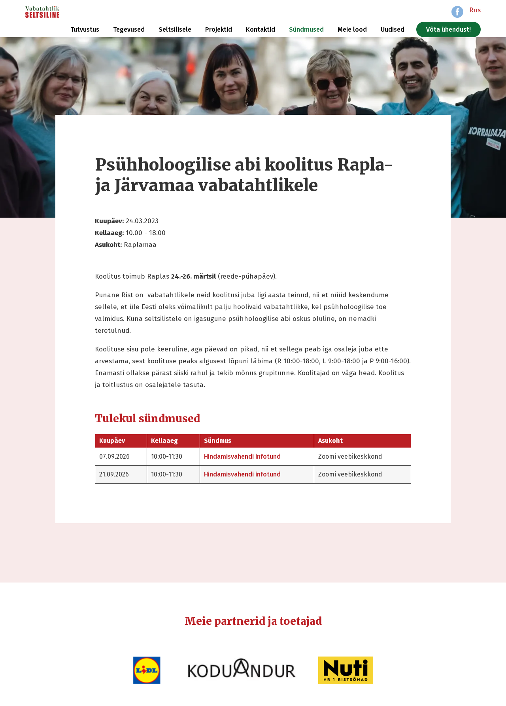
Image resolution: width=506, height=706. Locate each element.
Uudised (392, 29)
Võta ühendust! (448, 29)
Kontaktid (260, 29)
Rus (475, 10)
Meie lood (352, 29)
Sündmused (306, 29)
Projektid (218, 29)
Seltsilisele (175, 29)
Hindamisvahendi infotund (242, 456)
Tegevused (129, 29)
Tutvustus (84, 29)
